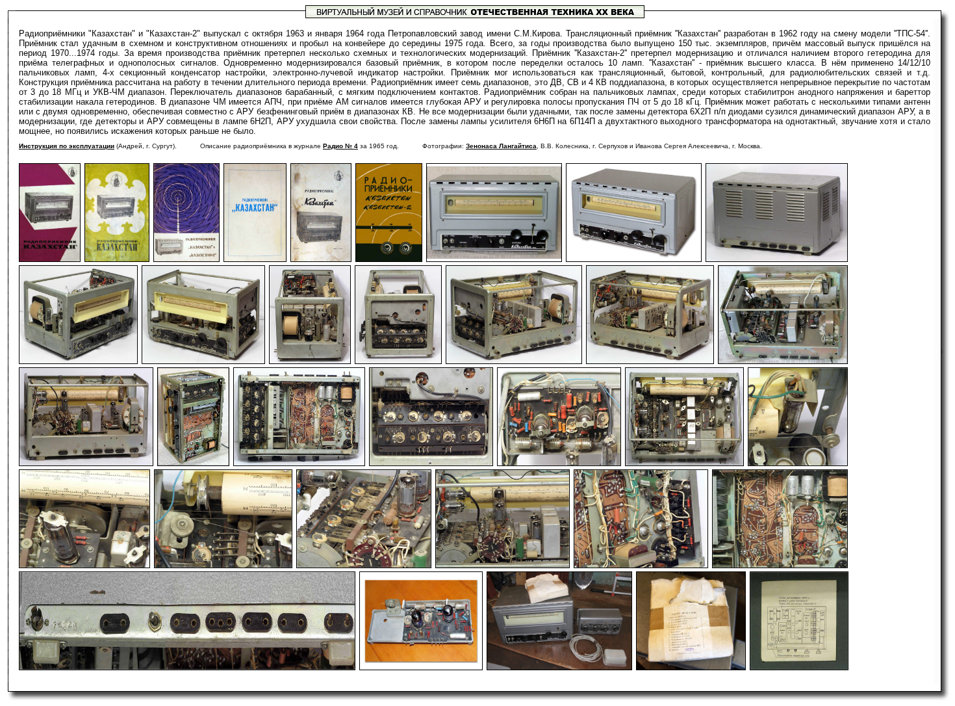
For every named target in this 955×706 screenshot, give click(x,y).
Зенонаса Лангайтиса (501, 146)
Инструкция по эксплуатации (66, 146)
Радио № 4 (340, 146)
